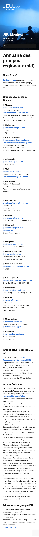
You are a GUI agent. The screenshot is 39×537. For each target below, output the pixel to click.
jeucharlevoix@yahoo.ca (13, 162)
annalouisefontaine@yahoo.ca (15, 203)
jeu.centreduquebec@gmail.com (16, 140)
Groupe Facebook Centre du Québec (17, 143)
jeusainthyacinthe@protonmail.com (17, 280)
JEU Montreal (13, 34)
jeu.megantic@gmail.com (13, 218)
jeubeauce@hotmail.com (13, 108)
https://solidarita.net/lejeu (14, 396)
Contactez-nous (9, 80)
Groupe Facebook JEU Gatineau (15, 177)
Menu (7, 46)
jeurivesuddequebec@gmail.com (16, 266)
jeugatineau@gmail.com (13, 171)
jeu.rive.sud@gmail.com (13, 254)
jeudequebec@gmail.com (13, 244)
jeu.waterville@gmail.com (13, 334)
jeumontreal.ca (9, 230)
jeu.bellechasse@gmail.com (14, 128)
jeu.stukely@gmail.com (12, 300)
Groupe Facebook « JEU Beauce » (16, 113)
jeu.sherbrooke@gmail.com (14, 290)
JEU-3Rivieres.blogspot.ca (13, 327)
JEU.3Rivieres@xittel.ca (12, 322)
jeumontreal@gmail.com (13, 228)
